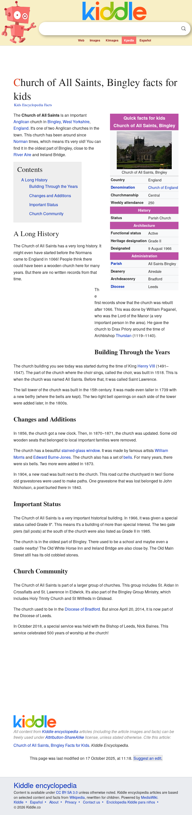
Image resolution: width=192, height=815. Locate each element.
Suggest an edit (147, 758)
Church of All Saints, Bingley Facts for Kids (51, 745)
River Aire (22, 154)
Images (95, 40)
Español (145, 40)
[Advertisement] (96, 59)
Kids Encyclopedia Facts (33, 104)
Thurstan (124, 335)
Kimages (112, 40)
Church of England (163, 187)
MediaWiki (149, 797)
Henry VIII (146, 366)
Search (184, 28)
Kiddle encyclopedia (60, 731)
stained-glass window (81, 450)
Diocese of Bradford (82, 609)
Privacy (70, 802)
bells (128, 457)
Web (81, 40)
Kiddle (19, 802)
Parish (116, 263)
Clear (173, 28)
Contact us (91, 802)
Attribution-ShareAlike (64, 737)
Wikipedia (77, 797)
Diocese (117, 286)
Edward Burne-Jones (52, 457)
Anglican (21, 121)
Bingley (54, 121)
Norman (21, 141)
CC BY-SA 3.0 (67, 792)
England (21, 128)
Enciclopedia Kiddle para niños (130, 802)
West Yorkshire (76, 121)
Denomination (123, 187)
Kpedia (129, 40)
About (53, 802)
